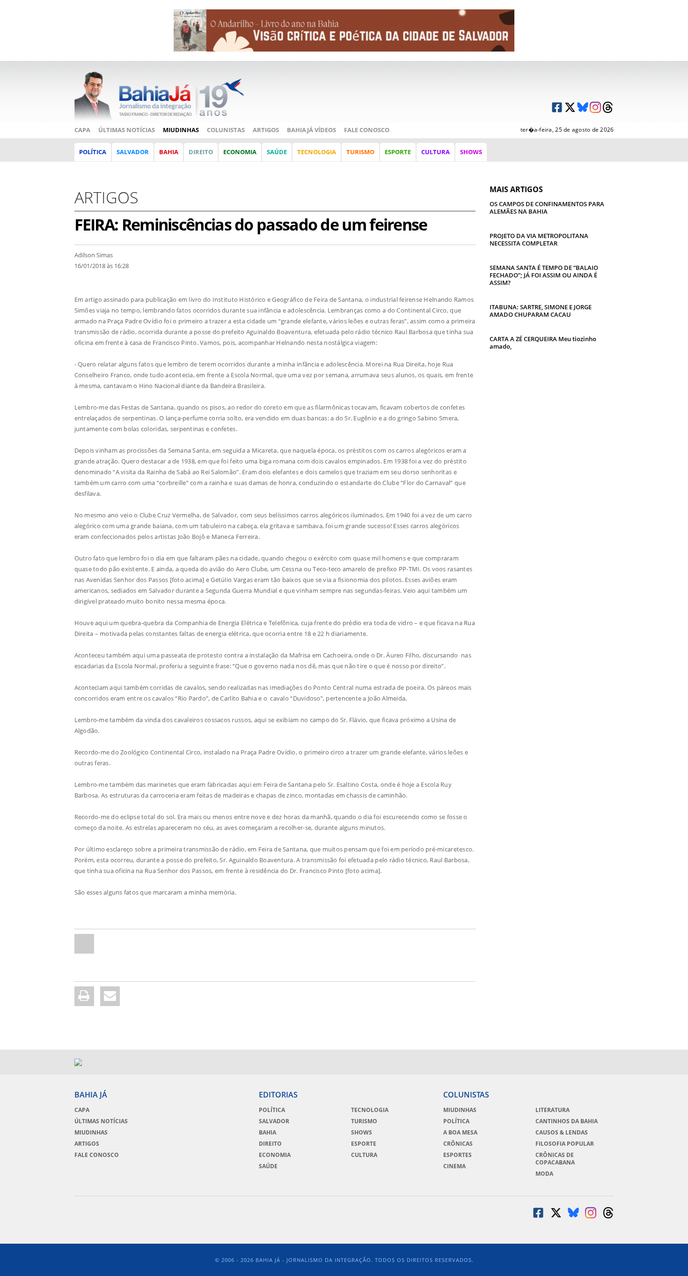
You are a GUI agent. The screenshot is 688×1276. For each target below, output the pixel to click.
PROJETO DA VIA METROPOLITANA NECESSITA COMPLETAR (539, 239)
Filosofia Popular (564, 1144)
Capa (82, 130)
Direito (201, 152)
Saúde (277, 152)
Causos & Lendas (561, 1132)
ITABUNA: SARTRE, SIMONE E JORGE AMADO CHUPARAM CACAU (541, 310)
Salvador (133, 152)
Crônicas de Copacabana (555, 1158)
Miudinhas (181, 130)
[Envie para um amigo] (84, 944)
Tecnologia (316, 152)
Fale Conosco (366, 130)
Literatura (552, 1110)
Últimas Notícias (126, 130)
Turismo (360, 152)
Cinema (454, 1166)
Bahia (168, 152)
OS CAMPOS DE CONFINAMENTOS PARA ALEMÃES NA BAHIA (547, 207)
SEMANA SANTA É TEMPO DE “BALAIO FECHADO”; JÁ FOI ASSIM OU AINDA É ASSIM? (544, 275)
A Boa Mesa (460, 1132)
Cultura (435, 152)
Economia (239, 152)
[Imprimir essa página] (84, 996)
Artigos (266, 130)
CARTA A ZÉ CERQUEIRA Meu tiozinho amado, (543, 342)
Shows (471, 152)
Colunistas (226, 130)
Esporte (398, 152)
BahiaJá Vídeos (311, 130)
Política (92, 152)
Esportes (457, 1155)
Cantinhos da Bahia (566, 1121)
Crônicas (458, 1144)
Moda (544, 1174)
